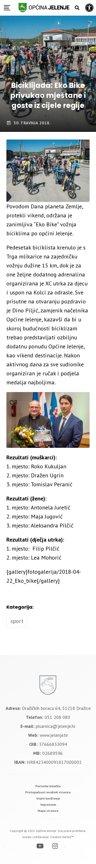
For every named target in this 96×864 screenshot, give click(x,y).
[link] (48, 786)
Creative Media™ (62, 837)
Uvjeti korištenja (48, 798)
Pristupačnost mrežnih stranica (48, 792)
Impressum (48, 804)
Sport (16, 621)
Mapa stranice (48, 811)
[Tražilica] (77, 8)
